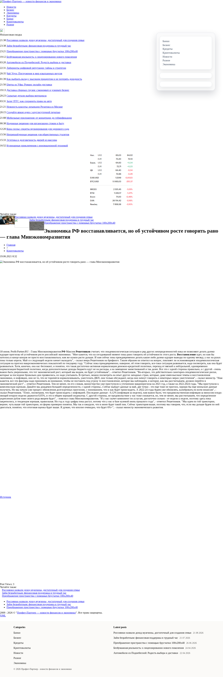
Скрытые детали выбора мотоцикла (27, 95)
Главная (11, 244)
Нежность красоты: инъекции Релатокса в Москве (35, 106)
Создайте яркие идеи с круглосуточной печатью (33, 112)
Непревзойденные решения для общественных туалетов (38, 134)
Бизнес (10, 9)
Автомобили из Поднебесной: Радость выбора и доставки (39, 62)
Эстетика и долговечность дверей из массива (32, 140)
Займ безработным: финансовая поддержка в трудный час (39, 45)
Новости (11, 7)
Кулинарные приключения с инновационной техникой (37, 145)
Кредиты (11, 15)
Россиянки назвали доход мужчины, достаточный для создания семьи (45, 40)
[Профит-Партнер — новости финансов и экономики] (30, 1)
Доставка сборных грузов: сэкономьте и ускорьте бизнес (38, 90)
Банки (10, 18)
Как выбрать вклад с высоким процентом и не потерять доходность (44, 79)
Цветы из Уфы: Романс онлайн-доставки (29, 84)
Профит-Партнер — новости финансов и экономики (46, 612)
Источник (5, 497)
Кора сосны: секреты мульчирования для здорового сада (38, 129)
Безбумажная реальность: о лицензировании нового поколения (42, 56)
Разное (10, 24)
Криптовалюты (15, 21)
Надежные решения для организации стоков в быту (35, 123)
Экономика (13, 12)
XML (3, 615)
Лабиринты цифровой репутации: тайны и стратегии (36, 68)
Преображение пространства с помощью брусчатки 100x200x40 (42, 51)
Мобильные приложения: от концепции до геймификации (39, 117)
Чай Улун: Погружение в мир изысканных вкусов (34, 73)
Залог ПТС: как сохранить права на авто (29, 101)
